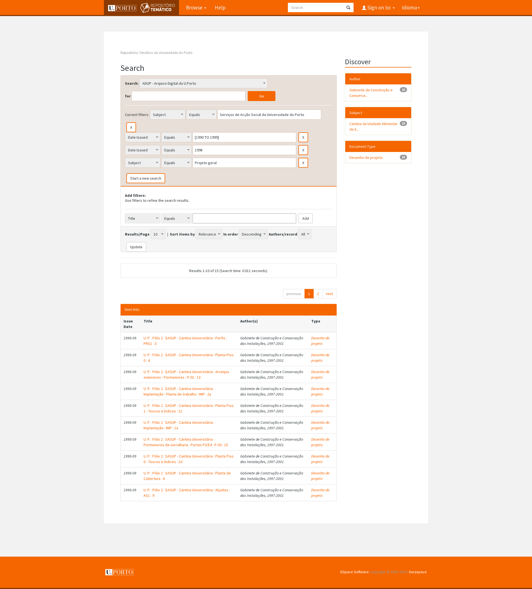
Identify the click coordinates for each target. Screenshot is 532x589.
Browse (195, 7)
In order (230, 234)
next (329, 293)
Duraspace (418, 571)
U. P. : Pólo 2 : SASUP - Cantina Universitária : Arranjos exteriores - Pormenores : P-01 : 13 (186, 374)
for (128, 96)
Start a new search (145, 178)
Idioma (409, 7)
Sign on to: (379, 7)
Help (220, 7)
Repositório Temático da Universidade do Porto (157, 52)
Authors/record (283, 234)
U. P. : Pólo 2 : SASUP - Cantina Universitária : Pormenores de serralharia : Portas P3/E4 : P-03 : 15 (186, 442)
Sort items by (182, 234)
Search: (132, 83)
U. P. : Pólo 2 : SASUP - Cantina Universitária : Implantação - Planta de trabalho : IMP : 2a (179, 391)
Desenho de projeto (320, 340)
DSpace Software (354, 571)
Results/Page (137, 234)
